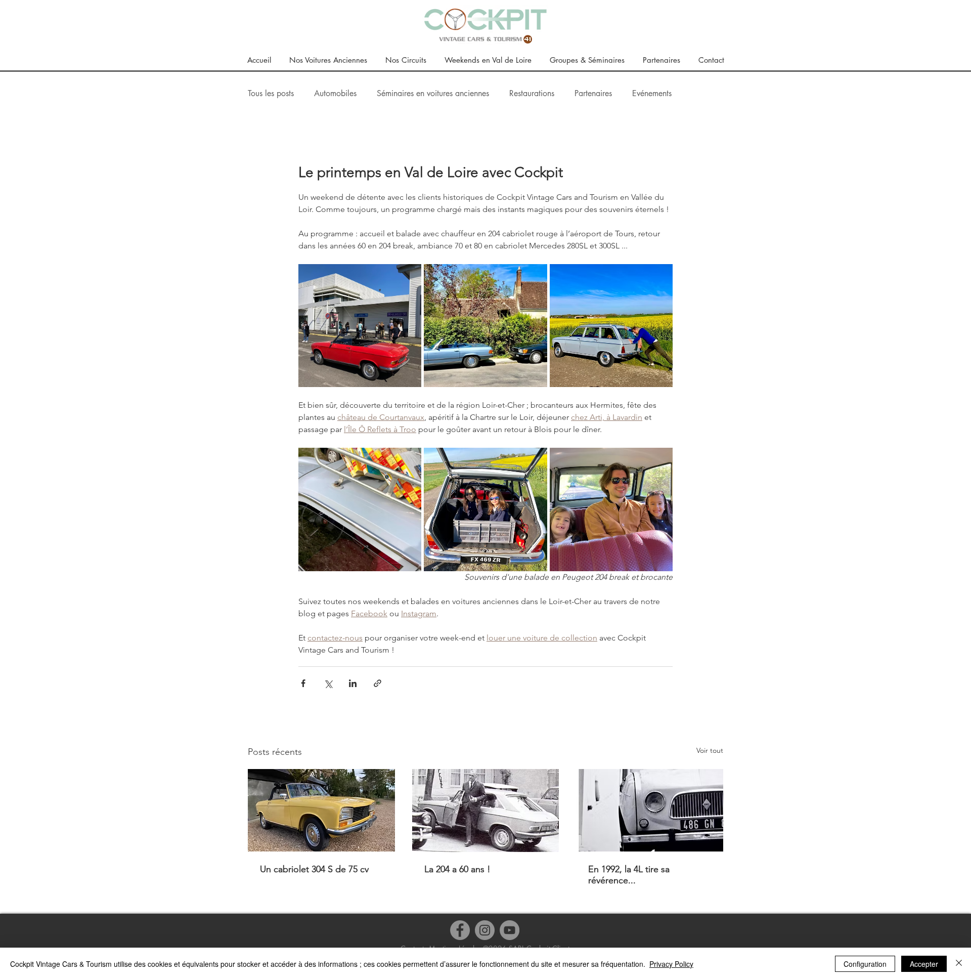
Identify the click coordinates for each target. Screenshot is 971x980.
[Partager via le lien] (377, 683)
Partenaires (593, 94)
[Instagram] (485, 930)
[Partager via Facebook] (303, 683)
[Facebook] (460, 930)
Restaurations (531, 94)
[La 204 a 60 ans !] (485, 810)
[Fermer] (959, 964)
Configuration (865, 964)
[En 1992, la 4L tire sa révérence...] (649, 810)
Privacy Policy (671, 964)
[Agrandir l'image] (359, 325)
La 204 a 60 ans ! (457, 869)
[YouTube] (509, 930)
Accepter (924, 964)
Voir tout (709, 750)
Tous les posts (271, 94)
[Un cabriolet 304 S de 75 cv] (321, 810)
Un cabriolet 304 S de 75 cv (314, 869)
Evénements (652, 94)
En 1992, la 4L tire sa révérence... (629, 875)
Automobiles (335, 94)
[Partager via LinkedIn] (353, 683)
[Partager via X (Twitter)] (328, 683)
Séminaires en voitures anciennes (433, 94)
